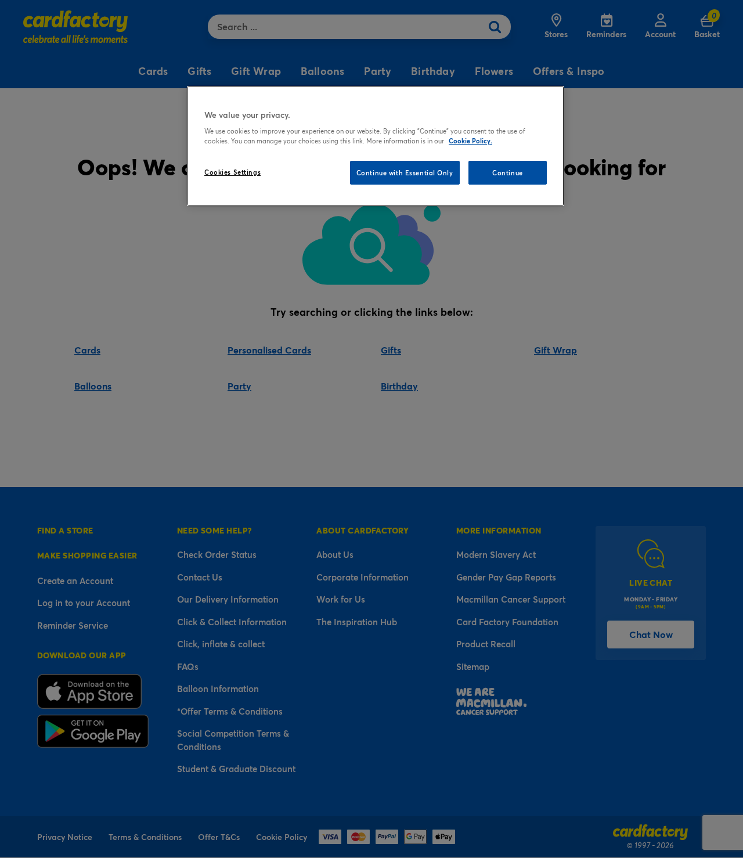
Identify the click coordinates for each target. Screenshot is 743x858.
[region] (375, 146)
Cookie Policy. (470, 140)
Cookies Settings (232, 172)
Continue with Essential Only (404, 172)
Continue (507, 172)
